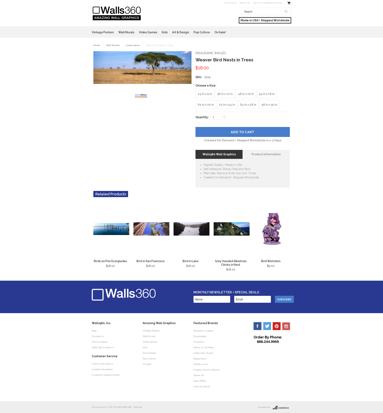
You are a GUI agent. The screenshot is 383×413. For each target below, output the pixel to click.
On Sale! (220, 32)
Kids (165, 32)
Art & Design (180, 32)
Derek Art (198, 375)
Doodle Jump (200, 364)
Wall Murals (126, 32)
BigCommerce (281, 407)
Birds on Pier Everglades (110, 261)
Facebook (258, 326)
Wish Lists (244, 3)
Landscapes (133, 45)
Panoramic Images (203, 330)
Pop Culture (201, 32)
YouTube (286, 326)
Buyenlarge (199, 336)
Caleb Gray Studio (203, 353)
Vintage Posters (103, 32)
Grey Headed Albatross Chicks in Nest (231, 263)
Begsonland (199, 358)
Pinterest (277, 326)
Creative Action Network (206, 369)
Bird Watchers (270, 261)
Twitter (267, 326)
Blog (94, 330)
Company (97, 336)
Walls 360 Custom (102, 347)
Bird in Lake (190, 261)
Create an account (272, 3)
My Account (230, 3)
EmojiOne (198, 341)
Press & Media (99, 341)
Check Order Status (102, 363)
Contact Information (102, 369)
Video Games (148, 32)
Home (96, 45)
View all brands (201, 386)
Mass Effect (199, 381)
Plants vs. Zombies (203, 347)
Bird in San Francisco (150, 261)
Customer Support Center (106, 375)
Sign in (256, 3)
